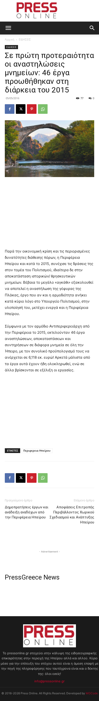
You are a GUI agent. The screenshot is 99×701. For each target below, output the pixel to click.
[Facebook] (9, 109)
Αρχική (9, 39)
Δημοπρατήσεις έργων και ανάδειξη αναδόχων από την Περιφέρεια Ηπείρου (26, 512)
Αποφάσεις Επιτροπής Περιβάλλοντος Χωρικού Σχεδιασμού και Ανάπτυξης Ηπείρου (72, 514)
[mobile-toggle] (8, 28)
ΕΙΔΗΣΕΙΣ (25, 39)
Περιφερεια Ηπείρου (36, 450)
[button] (92, 28)
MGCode (92, 693)
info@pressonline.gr (49, 681)
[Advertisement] (49, 213)
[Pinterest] (32, 109)
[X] (20, 109)
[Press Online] (49, 11)
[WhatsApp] (43, 109)
